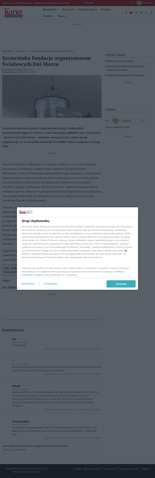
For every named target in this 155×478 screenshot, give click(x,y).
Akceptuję (121, 284)
